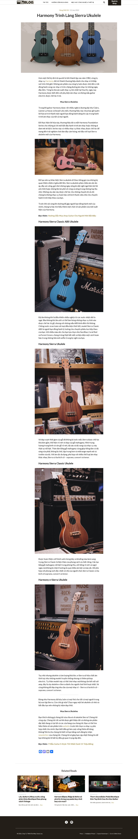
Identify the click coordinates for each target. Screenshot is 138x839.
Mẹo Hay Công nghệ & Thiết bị (82, 2)
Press (81, 833)
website (66, 726)
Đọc (41, 805)
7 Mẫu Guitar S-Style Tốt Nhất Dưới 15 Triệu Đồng (70, 744)
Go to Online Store (115, 833)
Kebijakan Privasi (90, 833)
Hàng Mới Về (64, 10)
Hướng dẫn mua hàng (60, 2)
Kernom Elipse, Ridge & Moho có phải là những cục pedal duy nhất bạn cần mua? (68, 799)
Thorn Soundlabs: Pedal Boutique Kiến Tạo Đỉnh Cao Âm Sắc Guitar (104, 798)
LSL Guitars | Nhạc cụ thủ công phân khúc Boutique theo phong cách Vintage (32, 799)
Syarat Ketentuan (102, 833)
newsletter (43, 735)
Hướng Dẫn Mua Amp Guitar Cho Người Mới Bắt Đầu (72, 215)
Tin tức (46, 2)
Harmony (49, 81)
